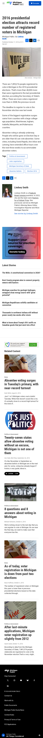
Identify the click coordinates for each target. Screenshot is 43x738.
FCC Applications (10, 724)
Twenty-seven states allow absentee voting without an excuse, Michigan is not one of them (19, 445)
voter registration (15, 161)
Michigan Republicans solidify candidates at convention (19, 303)
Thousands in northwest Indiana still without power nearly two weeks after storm (20, 313)
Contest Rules (9, 715)
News (6, 377)
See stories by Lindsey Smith (26, 213)
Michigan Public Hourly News (14, 710)
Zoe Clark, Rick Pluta (10, 458)
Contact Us (8, 696)
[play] (3, 735)
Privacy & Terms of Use (12, 719)
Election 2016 (32, 171)
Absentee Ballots (15, 171)
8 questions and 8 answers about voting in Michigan (20, 513)
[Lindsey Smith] (7, 190)
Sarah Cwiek (8, 644)
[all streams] (40, 735)
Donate (36, 3)
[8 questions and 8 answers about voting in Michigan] (20, 492)
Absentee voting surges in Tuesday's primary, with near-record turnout (21, 384)
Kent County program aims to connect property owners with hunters (20, 281)
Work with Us (8, 700)
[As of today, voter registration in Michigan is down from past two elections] (20, 549)
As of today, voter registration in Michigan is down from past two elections (20, 572)
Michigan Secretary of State (19, 166)
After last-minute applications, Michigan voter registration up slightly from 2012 (19, 633)
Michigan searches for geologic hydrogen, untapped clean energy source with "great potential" (19, 292)
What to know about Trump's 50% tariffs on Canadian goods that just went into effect (19, 323)
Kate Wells (7, 393)
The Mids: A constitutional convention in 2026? (21, 273)
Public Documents (10, 705)
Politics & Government (17, 156)
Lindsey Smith (21, 187)
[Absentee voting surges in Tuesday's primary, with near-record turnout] (20, 364)
